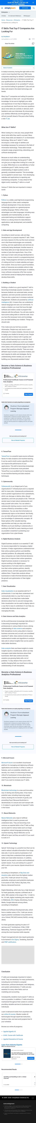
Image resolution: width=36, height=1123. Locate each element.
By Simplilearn (5, 36)
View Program (28, 394)
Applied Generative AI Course (13, 1039)
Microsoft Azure (6, 763)
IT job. (8, 119)
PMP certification (10, 942)
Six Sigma (15, 939)
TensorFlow (5, 456)
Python (3, 200)
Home (3, 20)
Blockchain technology (9, 790)
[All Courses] (2, 8)
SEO (12, 900)
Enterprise (17, 20)
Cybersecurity (6, 486)
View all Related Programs (18, 440)
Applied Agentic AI (9, 1031)
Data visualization (7, 591)
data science (17, 628)
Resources (9, 20)
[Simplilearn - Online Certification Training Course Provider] (10, 7)
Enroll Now (31, 1058)
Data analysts (6, 648)
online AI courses (10, 1014)
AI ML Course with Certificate (13, 1035)
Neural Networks (7, 818)
